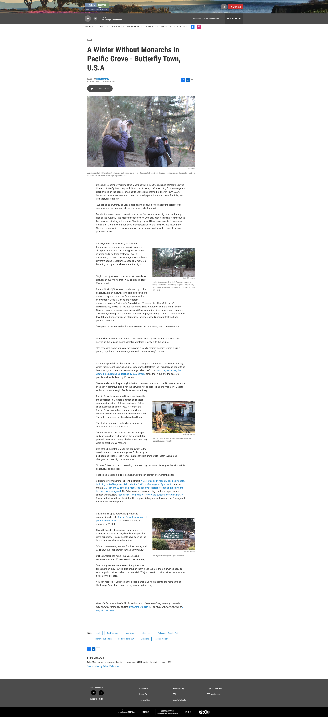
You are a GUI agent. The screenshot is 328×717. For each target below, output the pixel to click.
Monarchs (145, 639)
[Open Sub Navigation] (93, 27)
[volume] (95, 19)
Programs (116, 27)
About (88, 27)
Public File (143, 694)
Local (89, 40)
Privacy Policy (178, 688)
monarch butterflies (103, 639)
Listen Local (146, 633)
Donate (237, 6)
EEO (174, 694)
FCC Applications (214, 694)
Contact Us (143, 688)
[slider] (99, 18)
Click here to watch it (139, 606)
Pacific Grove (112, 633)
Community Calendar (156, 27)
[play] (88, 18)
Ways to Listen (177, 27)
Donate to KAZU (179, 700)
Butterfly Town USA (126, 639)
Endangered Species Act (168, 633)
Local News (133, 27)
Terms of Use (144, 700)
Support (100, 27)
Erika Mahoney (102, 79)
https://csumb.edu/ (215, 688)
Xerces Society (162, 639)
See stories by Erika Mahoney (103, 666)
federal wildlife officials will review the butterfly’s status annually (150, 494)
